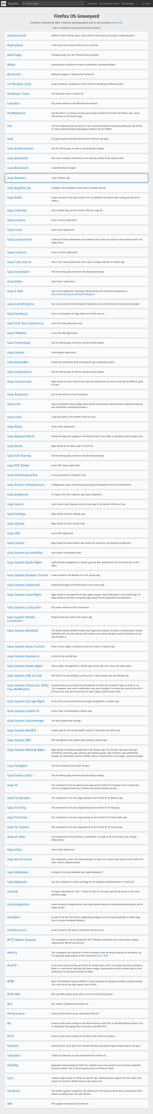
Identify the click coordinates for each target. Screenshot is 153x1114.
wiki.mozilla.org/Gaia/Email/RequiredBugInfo (72, 294)
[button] (146, 3)
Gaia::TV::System (18, 827)
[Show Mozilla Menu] (3, 3)
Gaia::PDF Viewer (18, 465)
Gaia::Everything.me (20, 304)
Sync (10, 1078)
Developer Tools (18, 93)
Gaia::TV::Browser (18, 798)
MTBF (10, 981)
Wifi (9, 1103)
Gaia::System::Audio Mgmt (24, 562)
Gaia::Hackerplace (19, 372)
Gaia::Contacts (16, 252)
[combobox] (53, 3)
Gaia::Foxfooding (18, 343)
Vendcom (13, 1091)
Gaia (10, 139)
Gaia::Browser (16, 178)
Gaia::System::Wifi (19, 740)
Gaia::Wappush (17, 882)
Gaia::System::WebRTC (21, 730)
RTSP (10, 1036)
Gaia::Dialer (15, 281)
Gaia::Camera (16, 220)
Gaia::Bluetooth (17, 158)
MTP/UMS (13, 994)
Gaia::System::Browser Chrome (27, 575)
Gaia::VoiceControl (19, 859)
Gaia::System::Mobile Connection (21, 619)
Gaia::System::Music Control (26, 646)
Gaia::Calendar (17, 210)
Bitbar (11, 64)
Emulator (13, 103)
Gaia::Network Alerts (21, 436)
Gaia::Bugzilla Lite (19, 188)
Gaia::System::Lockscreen (24, 607)
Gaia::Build (14, 197)
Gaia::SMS (13, 533)
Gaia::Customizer (18, 272)
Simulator (13, 1055)
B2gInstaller (15, 45)
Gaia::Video (14, 849)
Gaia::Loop (14, 417)
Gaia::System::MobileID (22, 630)
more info (117, 22)
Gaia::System (15, 543)
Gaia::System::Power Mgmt (24, 666)
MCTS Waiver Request (21, 940)
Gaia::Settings (16, 514)
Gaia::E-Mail (15, 291)
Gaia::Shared (15, 523)
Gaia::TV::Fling (16, 807)
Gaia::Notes (15, 446)
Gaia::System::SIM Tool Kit (24, 675)
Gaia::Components (19, 239)
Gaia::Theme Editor (20, 775)
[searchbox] (53, 3)
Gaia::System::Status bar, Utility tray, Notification (28, 687)
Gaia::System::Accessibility (24, 552)
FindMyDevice (16, 113)
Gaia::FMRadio (16, 333)
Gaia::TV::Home (17, 817)
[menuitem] (92, 3)
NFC (9, 1004)
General (12, 891)
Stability (12, 1065)
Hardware (13, 917)
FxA (9, 126)
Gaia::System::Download (23, 585)
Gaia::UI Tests (16, 837)
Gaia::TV (12, 785)
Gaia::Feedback (17, 313)
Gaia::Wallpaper (18, 872)
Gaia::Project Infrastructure (25, 485)
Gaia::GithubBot (17, 362)
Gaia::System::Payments (23, 656)
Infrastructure (16, 930)
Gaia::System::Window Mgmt (26, 750)
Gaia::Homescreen (19, 381)
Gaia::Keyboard (17, 394)
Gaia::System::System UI (23, 711)
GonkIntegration (18, 904)
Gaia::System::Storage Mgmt (26, 701)
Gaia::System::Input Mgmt (24, 594)
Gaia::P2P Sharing (19, 455)
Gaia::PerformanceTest (22, 475)
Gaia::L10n (14, 404)
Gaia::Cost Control (19, 262)
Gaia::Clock (14, 230)
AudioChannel (16, 35)
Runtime (13, 1046)
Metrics (12, 952)
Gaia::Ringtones (17, 494)
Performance (16, 1013)
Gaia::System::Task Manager (25, 720)
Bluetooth (14, 74)
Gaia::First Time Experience (25, 323)
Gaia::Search (15, 504)
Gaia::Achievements (20, 148)
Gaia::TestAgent (17, 766)
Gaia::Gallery (15, 352)
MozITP (12, 965)
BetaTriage (14, 55)
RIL (9, 1023)
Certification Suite (19, 84)
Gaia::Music (14, 426)
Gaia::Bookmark (17, 168)
